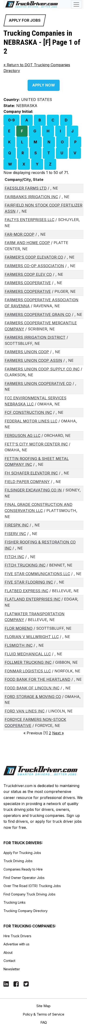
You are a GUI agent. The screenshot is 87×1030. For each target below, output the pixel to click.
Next (58, 733)
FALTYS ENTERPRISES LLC (29, 219)
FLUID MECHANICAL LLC (28, 654)
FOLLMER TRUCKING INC (28, 662)
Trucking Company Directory (25, 911)
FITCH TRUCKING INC (25, 565)
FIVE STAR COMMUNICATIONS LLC (37, 573)
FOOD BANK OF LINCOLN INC (32, 688)
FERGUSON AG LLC (22, 435)
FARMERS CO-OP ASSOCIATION (34, 265)
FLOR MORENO (18, 628)
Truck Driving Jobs (17, 861)
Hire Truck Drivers (17, 936)
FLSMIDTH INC (18, 645)
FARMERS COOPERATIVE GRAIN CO (38, 314)
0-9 (11, 120)
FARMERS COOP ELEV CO (28, 274)
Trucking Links (14, 902)
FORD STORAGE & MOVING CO (33, 696)
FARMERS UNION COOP (27, 351)
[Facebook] (16, 984)
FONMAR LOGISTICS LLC (28, 671)
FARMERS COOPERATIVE (28, 282)
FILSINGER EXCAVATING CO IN (33, 490)
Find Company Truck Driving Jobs (29, 894)
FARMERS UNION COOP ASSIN (33, 360)
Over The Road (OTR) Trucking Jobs (32, 886)
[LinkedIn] (6, 984)
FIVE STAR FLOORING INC (29, 582)
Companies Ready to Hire (23, 869)
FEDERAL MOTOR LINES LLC (31, 421)
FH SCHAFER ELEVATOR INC (31, 473)
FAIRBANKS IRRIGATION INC (31, 196)
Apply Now (43, 85)
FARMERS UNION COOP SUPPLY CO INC (42, 369)
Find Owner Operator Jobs (24, 878)
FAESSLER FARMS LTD (26, 188)
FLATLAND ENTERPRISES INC (32, 599)
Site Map (43, 1006)
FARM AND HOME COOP (27, 242)
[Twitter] (26, 984)
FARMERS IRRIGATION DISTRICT (35, 337)
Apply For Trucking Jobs (22, 853)
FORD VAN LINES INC (25, 711)
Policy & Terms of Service (43, 1014)
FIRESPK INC (17, 525)
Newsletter (11, 969)
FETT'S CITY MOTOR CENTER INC (36, 444)
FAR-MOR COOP (19, 234)
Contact (9, 961)
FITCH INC (14, 556)
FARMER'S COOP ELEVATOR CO (34, 257)
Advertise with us (16, 944)
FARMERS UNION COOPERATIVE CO (38, 383)
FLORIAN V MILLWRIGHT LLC (32, 636)
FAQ (43, 1022)
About (8, 952)
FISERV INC (15, 533)
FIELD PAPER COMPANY (27, 481)
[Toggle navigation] (76, 4)
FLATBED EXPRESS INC (26, 590)
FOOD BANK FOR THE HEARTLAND (37, 679)
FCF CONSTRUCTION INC (28, 412)
